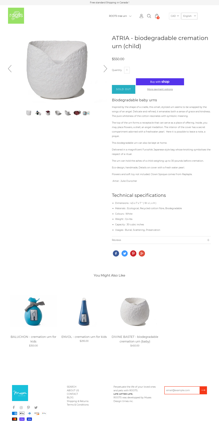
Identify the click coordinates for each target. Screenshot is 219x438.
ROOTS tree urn (118, 16)
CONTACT (72, 394)
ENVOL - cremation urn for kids (84, 337)
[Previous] (11, 68)
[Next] (103, 68)
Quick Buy (33, 310)
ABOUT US (73, 390)
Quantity (117, 70)
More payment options (160, 89)
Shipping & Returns (77, 401)
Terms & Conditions (78, 404)
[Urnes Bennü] (116, 253)
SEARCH (71, 386)
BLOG (70, 397)
